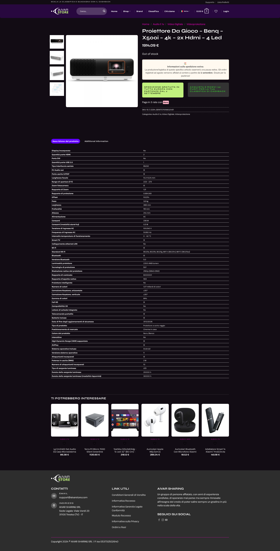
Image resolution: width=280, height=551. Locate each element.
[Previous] (71, 71)
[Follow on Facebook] (159, 520)
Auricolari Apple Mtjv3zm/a (155, 450)
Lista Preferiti (223, 2)
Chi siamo (169, 11)
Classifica (153, 11)
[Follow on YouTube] (166, 520)
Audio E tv (158, 24)
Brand (139, 11)
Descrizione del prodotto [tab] (65, 141)
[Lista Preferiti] (216, 11)
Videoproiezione (196, 24)
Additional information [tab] (96, 141)
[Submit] (104, 11)
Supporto (209, 2)
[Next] (132, 71)
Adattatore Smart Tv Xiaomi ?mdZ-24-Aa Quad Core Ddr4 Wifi (215, 452)
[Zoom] (70, 103)
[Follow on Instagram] (163, 520)
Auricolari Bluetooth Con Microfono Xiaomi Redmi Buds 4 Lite (185, 452)
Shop (126, 11)
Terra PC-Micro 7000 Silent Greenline (94, 450)
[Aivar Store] (59, 11)
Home (114, 11)
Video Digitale (175, 24)
